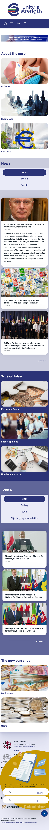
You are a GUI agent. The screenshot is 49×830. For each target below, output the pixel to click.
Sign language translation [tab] (24, 518)
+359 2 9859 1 (18, 746)
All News (41, 361)
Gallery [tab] (24, 505)
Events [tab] (24, 185)
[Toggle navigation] (12, 23)
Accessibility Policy (14, 822)
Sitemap (34, 822)
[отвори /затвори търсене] (25, 23)
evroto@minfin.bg (29, 746)
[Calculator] (44, 813)
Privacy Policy (5, 822)
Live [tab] (24, 512)
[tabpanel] (24, 280)
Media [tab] (24, 179)
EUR (39, 801)
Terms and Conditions (26, 822)
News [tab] (25, 172)
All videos (39, 641)
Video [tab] (25, 499)
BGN (40, 793)
